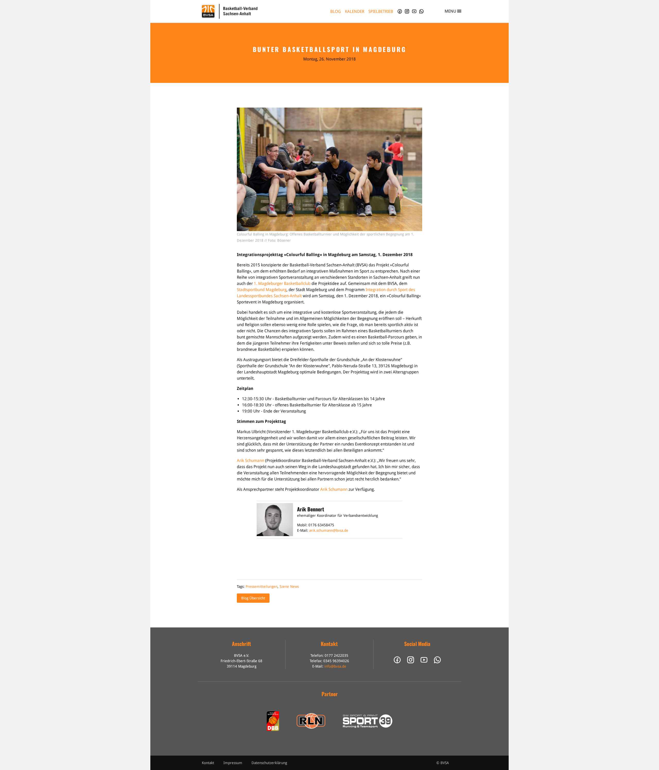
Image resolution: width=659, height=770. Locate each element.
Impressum (232, 763)
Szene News (289, 586)
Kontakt (208, 763)
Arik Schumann (250, 460)
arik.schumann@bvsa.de (328, 530)
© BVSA (442, 763)
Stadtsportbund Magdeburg (262, 289)
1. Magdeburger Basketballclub (282, 283)
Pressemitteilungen (262, 586)
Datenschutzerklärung (269, 763)
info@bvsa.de (335, 666)
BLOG (335, 11)
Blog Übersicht (253, 598)
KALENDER (354, 11)
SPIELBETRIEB (380, 11)
